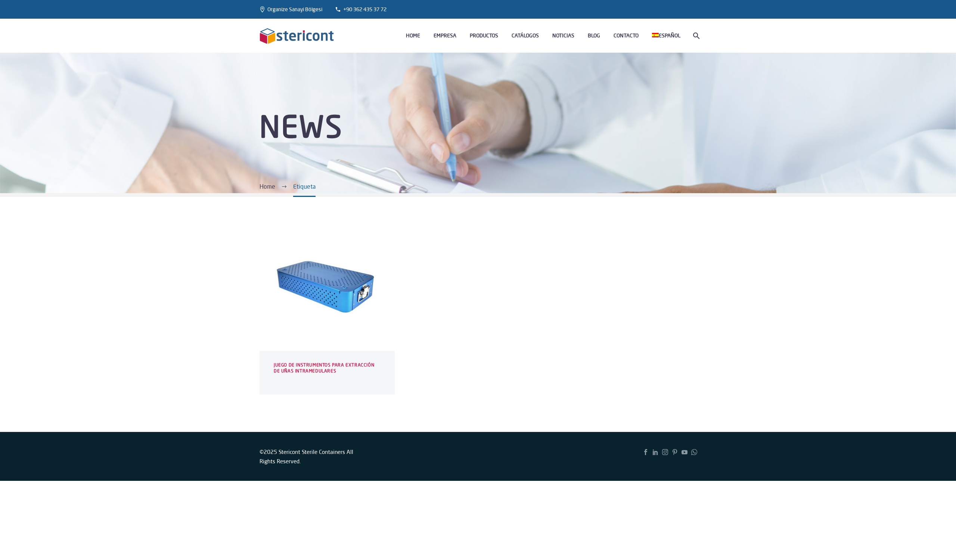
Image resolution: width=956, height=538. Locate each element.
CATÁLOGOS (525, 35)
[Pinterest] (675, 452)
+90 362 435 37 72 (365, 9)
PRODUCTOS (484, 35)
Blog (594, 35)
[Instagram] (665, 452)
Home (413, 35)
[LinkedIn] (655, 452)
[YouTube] (684, 452)
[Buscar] (695, 35)
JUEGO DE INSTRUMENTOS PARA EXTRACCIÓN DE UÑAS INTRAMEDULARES (324, 368)
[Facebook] (646, 452)
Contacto (626, 35)
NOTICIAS (563, 35)
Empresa (445, 35)
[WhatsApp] (694, 452)
